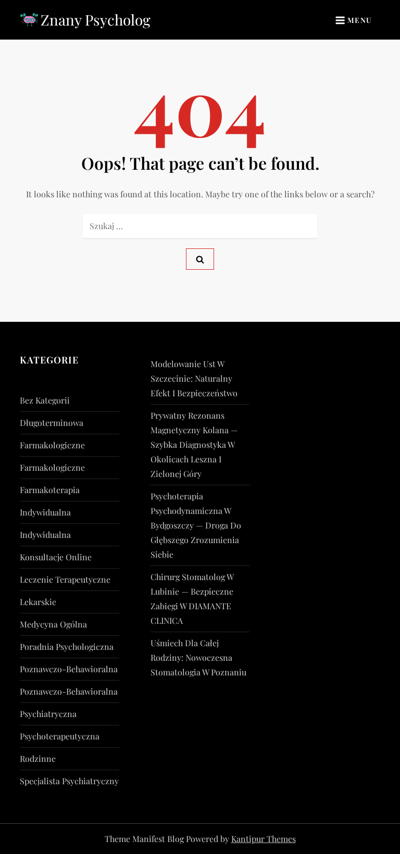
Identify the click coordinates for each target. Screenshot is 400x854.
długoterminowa (51, 422)
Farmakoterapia (50, 489)
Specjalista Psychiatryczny (69, 780)
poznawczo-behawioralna (69, 668)
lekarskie (38, 601)
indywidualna (45, 512)
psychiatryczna (48, 713)
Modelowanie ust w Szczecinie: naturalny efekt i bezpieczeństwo (194, 378)
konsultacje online (56, 556)
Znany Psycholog (96, 19)
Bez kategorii (45, 400)
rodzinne (38, 758)
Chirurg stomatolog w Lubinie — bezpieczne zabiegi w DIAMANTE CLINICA (192, 598)
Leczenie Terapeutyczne (65, 579)
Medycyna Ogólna (53, 624)
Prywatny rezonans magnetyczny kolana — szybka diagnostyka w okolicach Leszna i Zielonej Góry (194, 444)
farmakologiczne (52, 444)
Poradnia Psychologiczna (67, 646)
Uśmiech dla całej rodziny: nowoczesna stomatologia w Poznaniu (198, 657)
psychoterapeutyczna (59, 736)
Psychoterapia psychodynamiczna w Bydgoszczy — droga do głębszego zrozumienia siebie (196, 525)
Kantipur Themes (263, 838)
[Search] (200, 259)
